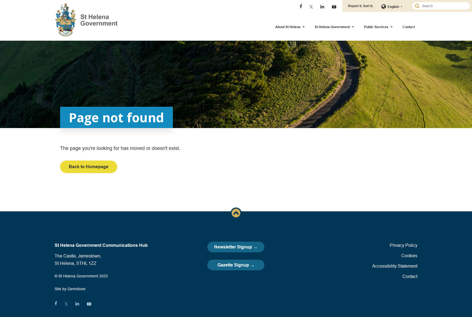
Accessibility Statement (394, 265)
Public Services (376, 27)
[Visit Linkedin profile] (322, 7)
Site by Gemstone (70, 289)
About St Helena (287, 27)
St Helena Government (332, 27)
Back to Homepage (88, 166)
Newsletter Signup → (236, 247)
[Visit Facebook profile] (301, 7)
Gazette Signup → (236, 265)
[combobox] (443, 6)
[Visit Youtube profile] (334, 7)
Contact (409, 27)
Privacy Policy (403, 245)
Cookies (409, 255)
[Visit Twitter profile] (311, 7)
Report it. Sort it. (360, 6)
